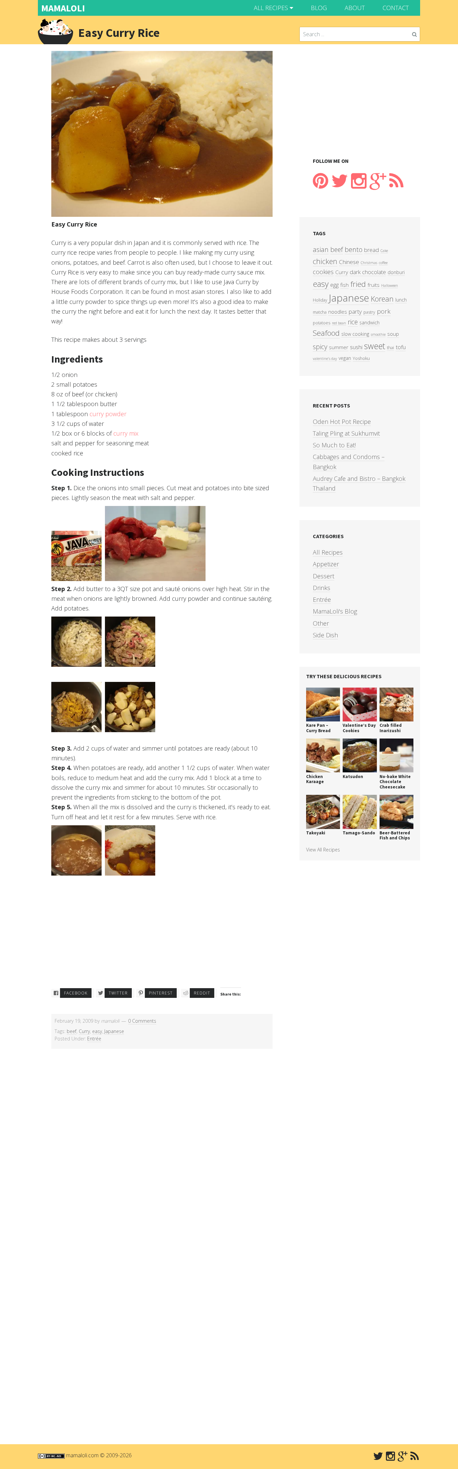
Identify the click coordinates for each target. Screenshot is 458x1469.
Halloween (389, 285)
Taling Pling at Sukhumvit (346, 433)
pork (384, 311)
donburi (396, 272)
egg (334, 285)
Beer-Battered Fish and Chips (395, 835)
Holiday (320, 300)
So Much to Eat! (334, 445)
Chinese (349, 262)
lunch (401, 300)
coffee (383, 262)
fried (358, 284)
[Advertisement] (162, 934)
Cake (384, 250)
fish (344, 285)
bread (371, 250)
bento (353, 249)
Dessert (323, 576)
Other (321, 623)
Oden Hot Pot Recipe (342, 422)
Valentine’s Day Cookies (359, 727)
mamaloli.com (82, 1455)
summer (338, 347)
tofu (401, 347)
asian (321, 249)
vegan (345, 358)
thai (390, 347)
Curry (84, 1031)
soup (393, 333)
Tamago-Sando (359, 833)
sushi (356, 347)
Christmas (369, 262)
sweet (374, 346)
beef (71, 1031)
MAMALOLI (63, 8)
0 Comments (142, 1021)
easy (97, 1031)
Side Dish (325, 635)
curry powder (108, 414)
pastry (369, 312)
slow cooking (355, 334)
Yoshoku (361, 358)
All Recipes (328, 552)
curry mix (125, 433)
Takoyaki (315, 833)
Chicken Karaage (315, 779)
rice (353, 321)
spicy (320, 346)
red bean (339, 323)
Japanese (114, 1031)
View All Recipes (323, 849)
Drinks (321, 588)
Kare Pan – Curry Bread (318, 727)
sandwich (369, 322)
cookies (323, 272)
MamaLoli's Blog (335, 611)
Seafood (326, 333)
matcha (320, 312)
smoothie (378, 334)
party (355, 311)
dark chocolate (368, 272)
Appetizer (326, 564)
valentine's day (325, 358)
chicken (325, 261)
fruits (373, 285)
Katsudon (353, 776)
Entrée (94, 1038)
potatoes (321, 323)
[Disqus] (162, 1164)
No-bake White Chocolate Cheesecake (395, 782)
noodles (337, 311)
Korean (382, 299)
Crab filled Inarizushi (391, 727)
